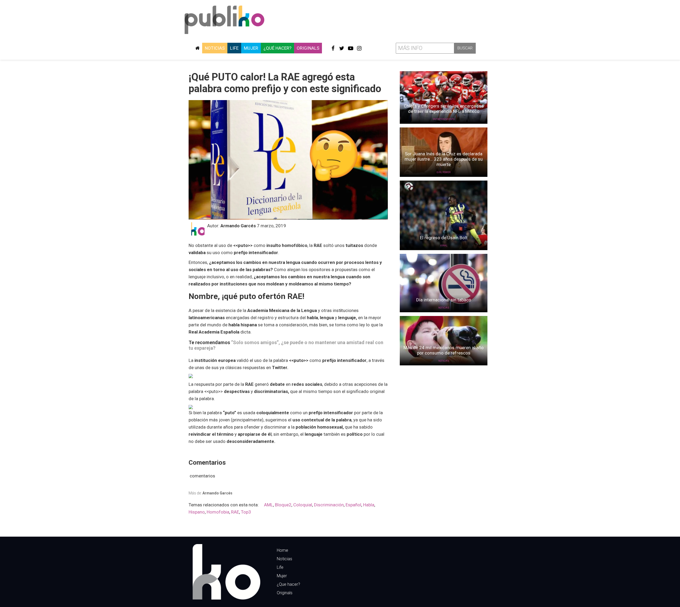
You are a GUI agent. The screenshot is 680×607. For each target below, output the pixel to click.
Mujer (251, 48)
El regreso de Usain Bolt (444, 237)
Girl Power (443, 172)
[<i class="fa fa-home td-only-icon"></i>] (197, 48)
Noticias (215, 48)
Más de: (210, 493)
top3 (246, 512)
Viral (443, 245)
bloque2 (283, 504)
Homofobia (218, 512)
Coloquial (302, 504)
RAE (235, 512)
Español (353, 504)
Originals (308, 48)
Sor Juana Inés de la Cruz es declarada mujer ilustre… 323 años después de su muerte (444, 159)
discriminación (329, 504)
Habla (368, 504)
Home (282, 550)
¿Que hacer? (288, 584)
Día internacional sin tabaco (443, 299)
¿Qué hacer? (277, 48)
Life (234, 48)
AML (268, 504)
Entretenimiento (443, 119)
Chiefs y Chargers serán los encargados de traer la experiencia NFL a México (444, 108)
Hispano (197, 512)
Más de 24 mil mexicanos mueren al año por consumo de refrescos (443, 350)
